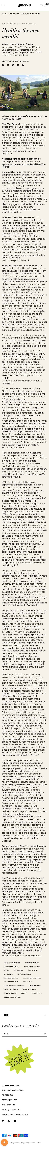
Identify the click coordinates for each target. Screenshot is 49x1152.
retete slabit (37, 993)
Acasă (4, 13)
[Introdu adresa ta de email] (44, 1034)
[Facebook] (3, 65)
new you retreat (29, 989)
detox (6, 970)
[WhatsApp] (18, 65)
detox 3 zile (18, 970)
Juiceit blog (14, 13)
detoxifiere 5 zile (24, 974)
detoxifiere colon (11, 978)
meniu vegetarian (11, 989)
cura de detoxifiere (11, 967)
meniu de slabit (35, 986)
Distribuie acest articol (15, 61)
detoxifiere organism (32, 978)
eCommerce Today (32, 1143)
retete (24, 993)
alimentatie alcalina (12, 963)
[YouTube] (16, 1121)
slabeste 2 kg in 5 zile (12, 997)
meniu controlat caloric (14, 986)
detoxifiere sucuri (11, 982)
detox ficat (33, 970)
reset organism (10, 993)
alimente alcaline (32, 963)
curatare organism (32, 967)
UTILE (5, 1015)
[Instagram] (10, 1120)
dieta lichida (28, 982)
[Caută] (42, 5)
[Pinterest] (13, 65)
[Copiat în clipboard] (23, 65)
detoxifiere (8, 974)
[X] (8, 65)
